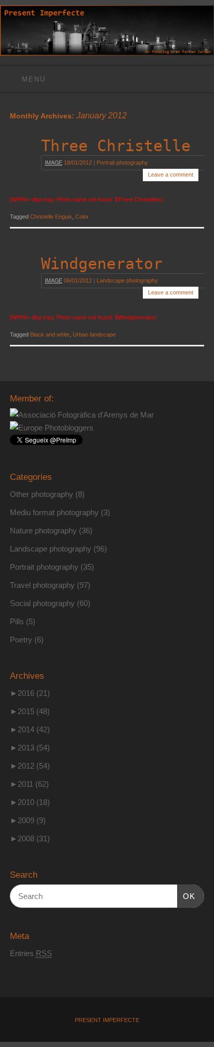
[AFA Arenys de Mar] (82, 414)
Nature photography (43, 530)
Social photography (42, 603)
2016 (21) (30, 693)
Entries (31, 953)
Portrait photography (122, 162)
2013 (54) (30, 747)
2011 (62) (29, 784)
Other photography (41, 494)
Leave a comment (170, 174)
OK (186, 896)
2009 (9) (28, 820)
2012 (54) (30, 765)
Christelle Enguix (51, 216)
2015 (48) (30, 711)
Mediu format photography (54, 512)
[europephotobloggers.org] (51, 427)
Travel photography (42, 585)
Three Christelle (116, 146)
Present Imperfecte (107, 1020)
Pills (17, 621)
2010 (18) (30, 802)
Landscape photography (127, 280)
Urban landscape (94, 334)
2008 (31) (30, 838)
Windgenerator (102, 263)
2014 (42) (30, 729)
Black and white (50, 334)
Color (82, 216)
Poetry (21, 639)
